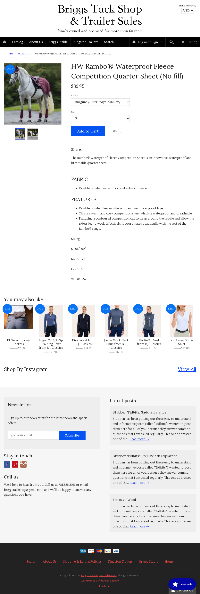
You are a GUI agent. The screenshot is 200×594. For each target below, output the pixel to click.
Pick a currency (187, 5)
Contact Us (184, 590)
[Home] (4, 42)
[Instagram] (23, 464)
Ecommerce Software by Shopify (100, 580)
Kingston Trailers (86, 42)
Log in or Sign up (149, 42)
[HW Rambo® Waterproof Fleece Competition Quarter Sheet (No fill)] (20, 134)
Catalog (17, 42)
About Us (36, 42)
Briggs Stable (58, 42)
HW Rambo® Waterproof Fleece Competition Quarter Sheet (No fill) (72, 54)
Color (74, 95)
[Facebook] (7, 464)
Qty (115, 131)
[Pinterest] (15, 464)
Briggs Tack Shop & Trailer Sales (99, 575)
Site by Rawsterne (100, 586)
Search (109, 42)
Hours (169, 561)
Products (23, 54)
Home (10, 54)
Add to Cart (88, 131)
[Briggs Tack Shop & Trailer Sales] (100, 18)
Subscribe (72, 435)
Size (73, 112)
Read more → (139, 439)
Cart (191, 42)
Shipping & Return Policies (82, 561)
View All (187, 369)
